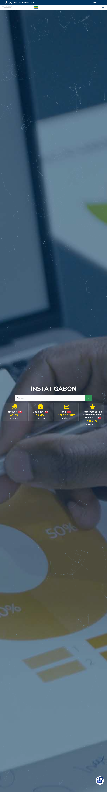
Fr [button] (100, 2)
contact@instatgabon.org (24, 2)
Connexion (94, 2)
